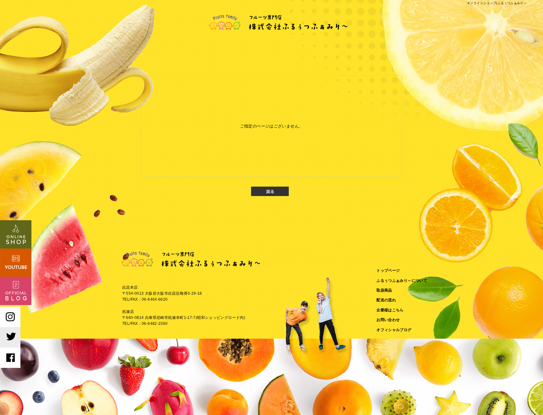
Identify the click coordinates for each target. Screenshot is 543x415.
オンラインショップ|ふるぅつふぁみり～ (497, 3)
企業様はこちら (390, 310)
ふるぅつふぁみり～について (401, 280)
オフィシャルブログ (393, 330)
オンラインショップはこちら (15, 234)
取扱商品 (384, 290)
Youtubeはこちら (15, 262)
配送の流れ (386, 300)
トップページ (388, 270)
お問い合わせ (388, 320)
